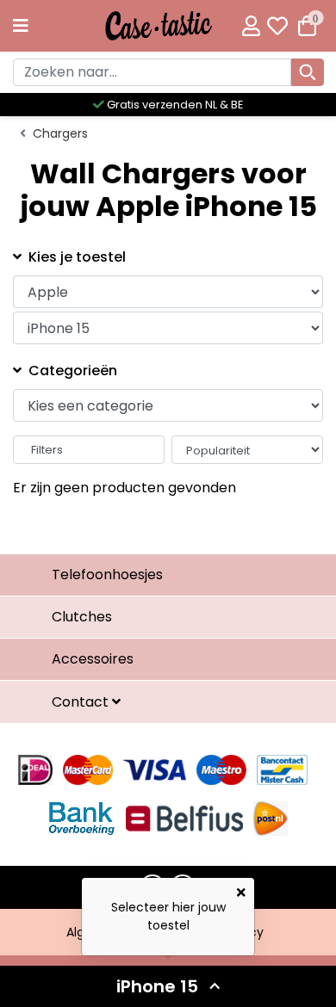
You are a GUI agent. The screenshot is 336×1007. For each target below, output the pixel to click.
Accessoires (93, 659)
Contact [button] (82, 702)
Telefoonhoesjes (107, 574)
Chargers (60, 133)
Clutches (82, 617)
